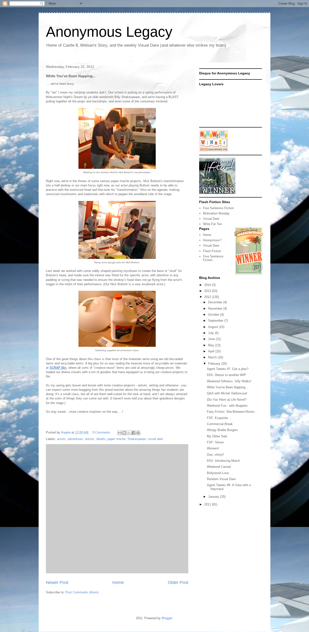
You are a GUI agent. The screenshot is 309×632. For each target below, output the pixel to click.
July (211, 333)
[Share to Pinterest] (138, 432)
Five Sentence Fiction (218, 208)
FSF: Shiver (215, 442)
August (213, 327)
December (215, 302)
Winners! (213, 448)
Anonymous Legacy (109, 32)
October (214, 314)
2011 (208, 504)
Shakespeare (136, 439)
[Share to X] (128, 432)
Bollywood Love (218, 473)
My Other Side (217, 436)
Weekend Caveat (219, 467)
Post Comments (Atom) (81, 592)
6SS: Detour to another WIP (226, 375)
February (214, 363)
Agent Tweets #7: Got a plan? (227, 369)
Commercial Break (220, 424)
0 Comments (101, 432)
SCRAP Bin (57, 367)
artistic (89, 439)
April (211, 351)
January (214, 496)
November (215, 308)
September (216, 320)
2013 (208, 291)
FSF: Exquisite (217, 418)
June (212, 339)
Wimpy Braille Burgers (222, 430)
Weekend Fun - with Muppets (227, 405)
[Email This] (119, 432)
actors (61, 439)
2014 (208, 285)
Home (118, 582)
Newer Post (57, 582)
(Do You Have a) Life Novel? (226, 399)
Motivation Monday (216, 213)
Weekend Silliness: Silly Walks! (229, 381)
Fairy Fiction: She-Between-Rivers (231, 411)
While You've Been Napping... (227, 387)
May (211, 345)
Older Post (178, 582)
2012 (208, 297)
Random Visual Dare (221, 479)
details (100, 439)
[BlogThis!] (124, 432)
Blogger (167, 618)
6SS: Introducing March (223, 460)
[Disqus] (117, 508)
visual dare (155, 439)
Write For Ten (212, 224)
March (213, 357)
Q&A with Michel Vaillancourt (227, 393)
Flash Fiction (212, 251)
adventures (75, 439)
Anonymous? (212, 240)
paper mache (116, 439)
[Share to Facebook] (133, 432)
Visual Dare (211, 218)
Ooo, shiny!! (215, 454)
